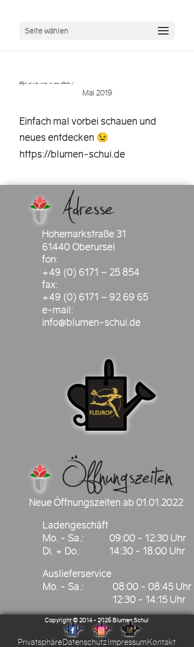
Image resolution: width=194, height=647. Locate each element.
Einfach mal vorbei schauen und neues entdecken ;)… (50, 82)
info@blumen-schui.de (91, 322)
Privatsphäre (40, 642)
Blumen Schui (131, 620)
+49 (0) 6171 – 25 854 (91, 272)
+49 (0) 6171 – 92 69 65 (95, 297)
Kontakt (161, 642)
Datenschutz (85, 642)
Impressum (127, 642)
